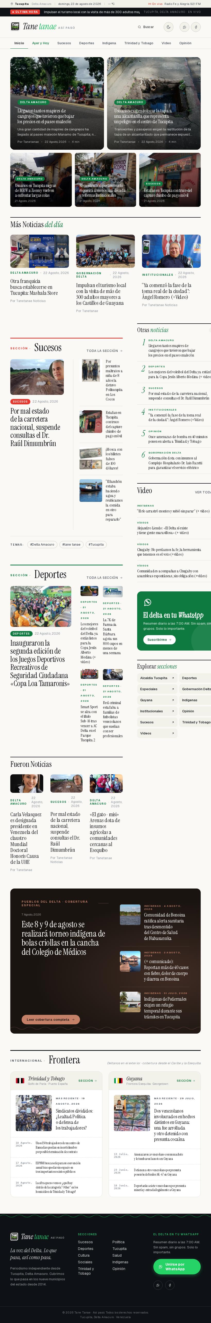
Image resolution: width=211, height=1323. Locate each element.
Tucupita (119, 1248)
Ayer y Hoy (40, 43)
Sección (85, 1080)
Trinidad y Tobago (138, 43)
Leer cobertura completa (48, 1019)
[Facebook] (196, 27)
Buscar (148, 27)
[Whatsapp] (184, 27)
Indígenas (120, 1262)
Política (118, 1242)
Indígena (109, 43)
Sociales (85, 1262)
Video (166, 43)
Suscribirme (157, 640)
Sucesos (64, 43)
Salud (117, 1255)
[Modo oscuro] (168, 27)
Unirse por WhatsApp (175, 1266)
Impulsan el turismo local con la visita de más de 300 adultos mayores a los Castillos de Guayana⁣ (115, 12)
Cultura (84, 1255)
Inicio (19, 43)
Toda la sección (102, 351)
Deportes (86, 43)
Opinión (185, 43)
